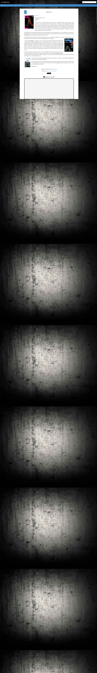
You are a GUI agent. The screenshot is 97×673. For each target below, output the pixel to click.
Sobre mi (11, 5)
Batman (47, 71)
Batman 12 (49, 12)
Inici (8, 5)
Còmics (50, 71)
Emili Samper (54, 69)
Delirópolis (20, 5)
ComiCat (15, 5)
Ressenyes (54, 71)
